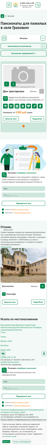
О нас (3, 332)
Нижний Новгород (9, 327)
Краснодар (11, 294)
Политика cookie (18, 412)
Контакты (5, 345)
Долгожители (8, 286)
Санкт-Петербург (34, 327)
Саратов (4, 330)
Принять (6, 442)
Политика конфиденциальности (14, 410)
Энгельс (19, 330)
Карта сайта (6, 350)
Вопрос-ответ (6, 341)
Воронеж (4, 325)
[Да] (3, 209)
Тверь (9, 330)
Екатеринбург (14, 325)
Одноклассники (44, 353)
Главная (2, 16)
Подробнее (37, 119)
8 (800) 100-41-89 (27, 3)
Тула (14, 330)
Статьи (3, 336)
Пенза (19, 327)
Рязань (24, 327)
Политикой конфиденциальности (22, 212)
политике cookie (10, 436)
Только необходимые (21, 442)
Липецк (32, 325)
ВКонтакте (3, 353)
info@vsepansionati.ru (10, 362)
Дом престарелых (13, 91)
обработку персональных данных (20, 209)
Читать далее (6, 247)
